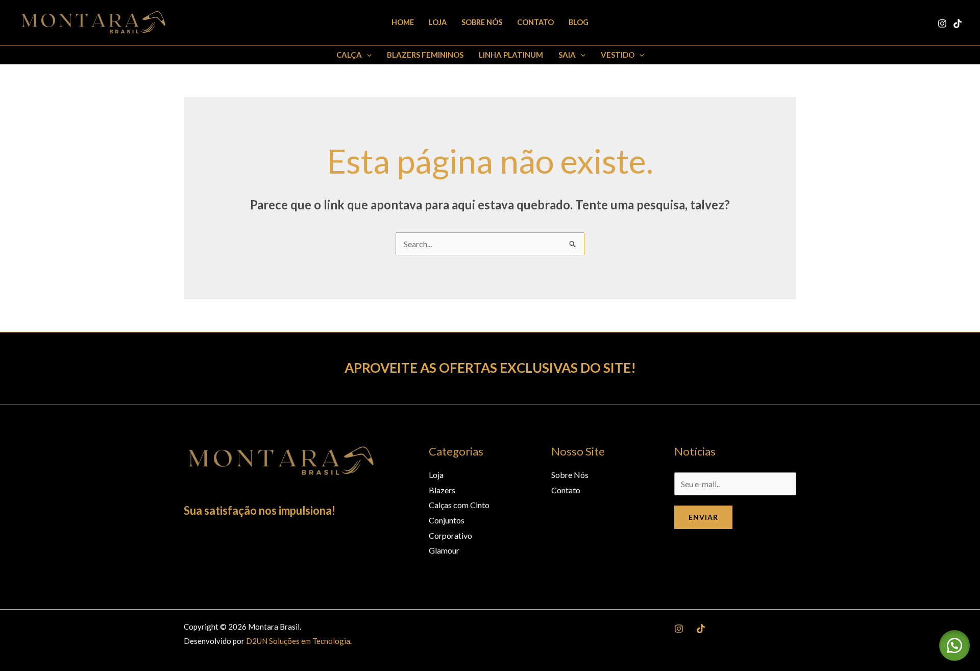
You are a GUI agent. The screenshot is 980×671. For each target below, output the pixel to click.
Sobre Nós (481, 22)
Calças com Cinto (459, 505)
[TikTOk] (700, 628)
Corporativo (450, 535)
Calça (349, 54)
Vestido (617, 54)
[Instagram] (942, 23)
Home (402, 22)
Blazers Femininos (425, 54)
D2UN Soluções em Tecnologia (298, 640)
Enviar (703, 517)
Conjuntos (446, 520)
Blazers (442, 490)
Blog (579, 22)
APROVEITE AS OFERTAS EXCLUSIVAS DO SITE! (490, 368)
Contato (535, 22)
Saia (567, 54)
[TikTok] (957, 23)
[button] (367, 54)
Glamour (444, 550)
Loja (438, 22)
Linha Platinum (511, 54)
